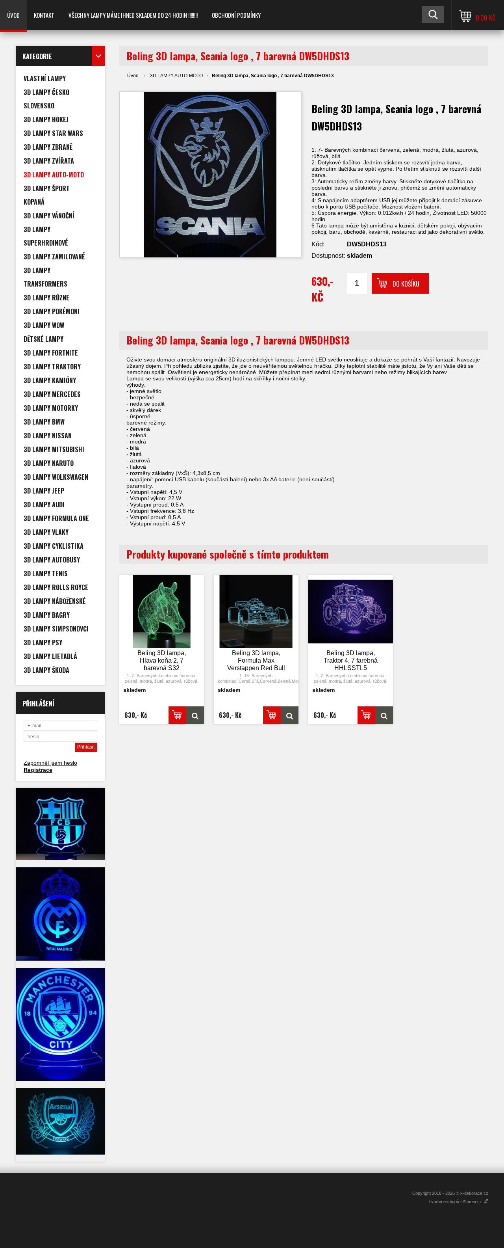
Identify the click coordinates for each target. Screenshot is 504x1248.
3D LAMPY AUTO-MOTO (176, 75)
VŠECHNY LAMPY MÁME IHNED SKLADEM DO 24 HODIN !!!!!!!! (133, 15)
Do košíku (406, 284)
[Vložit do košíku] (177, 715)
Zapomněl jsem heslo (50, 763)
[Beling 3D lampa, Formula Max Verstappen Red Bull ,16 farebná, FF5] (256, 611)
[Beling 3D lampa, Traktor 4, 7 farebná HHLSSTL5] (350, 611)
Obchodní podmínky (236, 15)
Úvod (13, 15)
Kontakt (44, 15)
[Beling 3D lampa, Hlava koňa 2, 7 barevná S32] (161, 611)
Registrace (38, 770)
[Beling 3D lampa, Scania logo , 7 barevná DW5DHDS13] (210, 174)
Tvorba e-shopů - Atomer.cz (455, 1201)
